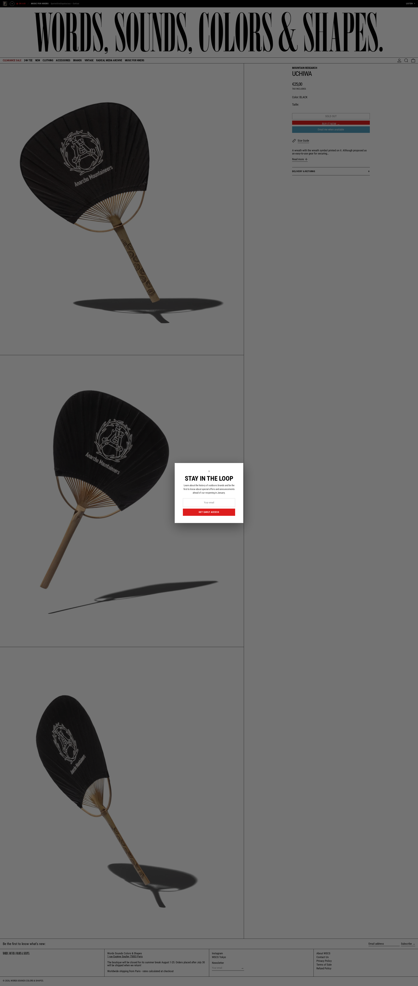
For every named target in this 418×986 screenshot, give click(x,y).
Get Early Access (209, 512)
